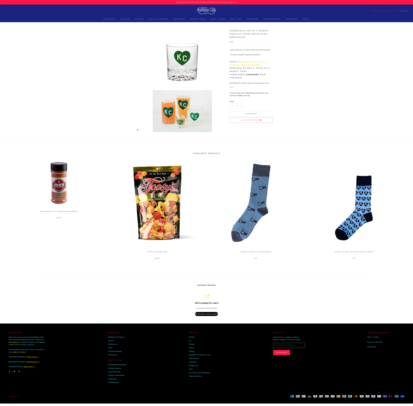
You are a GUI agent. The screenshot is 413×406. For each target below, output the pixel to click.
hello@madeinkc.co (33, 357)
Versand (110, 340)
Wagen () (404, 11)
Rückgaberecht (193, 365)
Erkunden (192, 344)
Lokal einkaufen (194, 358)
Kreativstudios (112, 379)
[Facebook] (235, 86)
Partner (110, 348)
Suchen (394, 11)
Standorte (192, 337)
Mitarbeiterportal (113, 382)
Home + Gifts (236, 19)
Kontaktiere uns (113, 344)
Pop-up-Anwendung (114, 372)
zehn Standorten (14, 342)
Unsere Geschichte (272, 19)
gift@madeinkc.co (29, 367)
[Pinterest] (241, 86)
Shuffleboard (291, 19)
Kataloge (191, 351)
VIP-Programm (252, 19)
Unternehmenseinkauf (115, 351)
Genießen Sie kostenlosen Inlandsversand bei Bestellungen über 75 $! (206, 2)
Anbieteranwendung (114, 368)
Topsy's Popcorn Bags (157, 252)
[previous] (6, 205)
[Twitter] (238, 86)
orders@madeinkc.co (33, 362)
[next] (406, 205)
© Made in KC (14, 396)
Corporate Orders (198, 19)
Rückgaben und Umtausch (116, 337)
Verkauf (306, 19)
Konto (374, 11)
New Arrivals (109, 19)
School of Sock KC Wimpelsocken (255, 252)
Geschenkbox (179, 19)
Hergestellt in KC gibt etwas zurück (200, 355)
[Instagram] (19, 371)
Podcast (191, 348)
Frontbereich (193, 362)
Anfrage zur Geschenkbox (116, 375)
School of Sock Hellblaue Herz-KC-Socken (354, 252)
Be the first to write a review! (206, 314)
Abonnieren (281, 352)
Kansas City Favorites (158, 19)
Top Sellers (125, 19)
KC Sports (139, 19)
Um (190, 340)
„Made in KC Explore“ (19, 352)
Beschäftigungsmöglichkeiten (117, 365)
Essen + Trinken (218, 19)
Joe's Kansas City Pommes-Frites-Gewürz (58, 211)
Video (191, 369)
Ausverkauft (251, 114)
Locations (384, 11)
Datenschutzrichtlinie (195, 376)
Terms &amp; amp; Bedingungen (199, 373)
